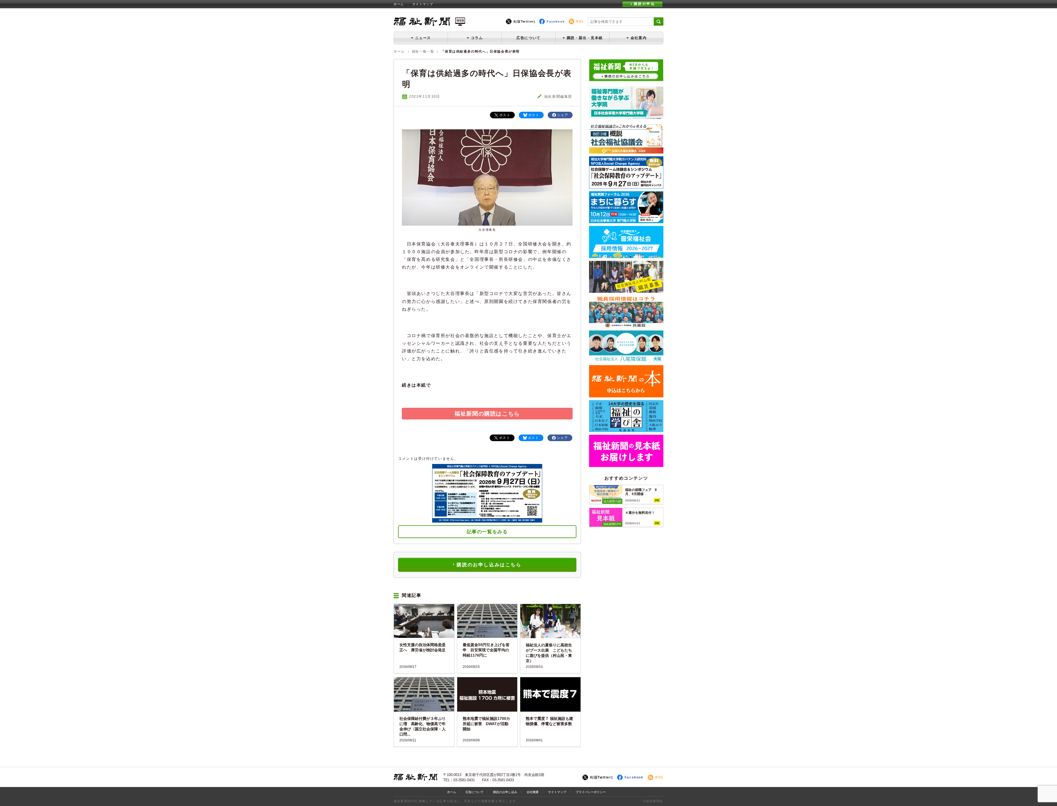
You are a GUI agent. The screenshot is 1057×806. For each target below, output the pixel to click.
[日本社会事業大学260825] (626, 221)
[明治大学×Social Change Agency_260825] (626, 186)
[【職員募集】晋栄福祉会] (626, 256)
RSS (580, 21)
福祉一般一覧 (423, 51)
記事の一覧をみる (487, 531)
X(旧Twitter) (524, 21)
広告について (528, 38)
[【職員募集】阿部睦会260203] (626, 326)
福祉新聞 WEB (429, 21)
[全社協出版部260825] (626, 151)
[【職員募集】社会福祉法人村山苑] (626, 291)
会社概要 (533, 792)
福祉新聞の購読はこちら (487, 414)
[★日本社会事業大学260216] (626, 117)
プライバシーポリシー (591, 792)
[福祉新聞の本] (626, 395)
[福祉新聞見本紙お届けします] (626, 465)
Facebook (556, 21)
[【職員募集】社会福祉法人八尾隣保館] (626, 360)
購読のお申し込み (505, 792)
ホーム (399, 4)
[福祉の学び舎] (626, 430)
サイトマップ (422, 4)
